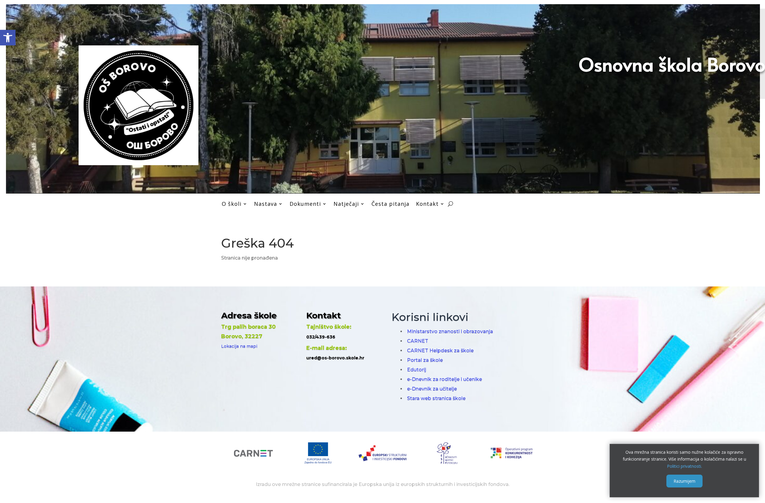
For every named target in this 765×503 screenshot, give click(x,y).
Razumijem (684, 481)
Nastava (265, 203)
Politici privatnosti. (684, 466)
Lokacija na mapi (239, 346)
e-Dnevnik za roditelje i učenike (444, 379)
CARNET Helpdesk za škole (440, 350)
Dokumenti (305, 203)
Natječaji (346, 203)
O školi (231, 203)
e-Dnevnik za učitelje (432, 389)
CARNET (417, 341)
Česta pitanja (390, 203)
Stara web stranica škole (436, 398)
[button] (8, 37)
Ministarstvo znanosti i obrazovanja (450, 331)
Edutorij (416, 369)
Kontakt (427, 203)
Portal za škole (425, 360)
